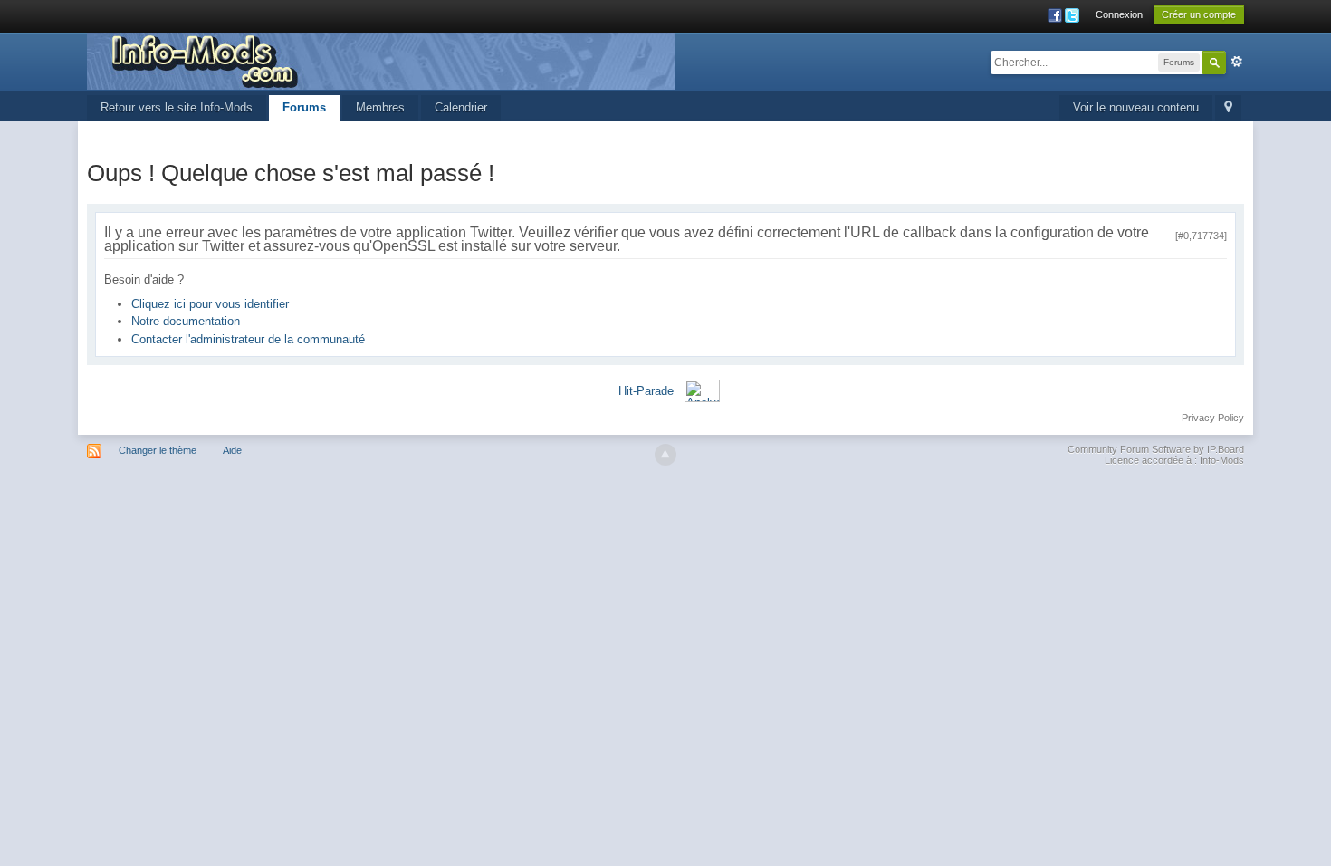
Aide (232, 450)
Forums (304, 107)
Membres (380, 107)
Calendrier (461, 107)
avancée (1237, 61)
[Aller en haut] (665, 455)
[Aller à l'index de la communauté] (381, 60)
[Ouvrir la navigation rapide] (1228, 108)
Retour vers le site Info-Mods (177, 107)
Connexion (1119, 14)
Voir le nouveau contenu (1136, 107)
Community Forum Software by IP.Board (1156, 449)
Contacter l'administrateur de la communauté (248, 339)
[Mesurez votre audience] (702, 390)
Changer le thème (157, 450)
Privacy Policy (1213, 417)
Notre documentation (185, 321)
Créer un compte (1199, 14)
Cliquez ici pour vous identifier (210, 304)
